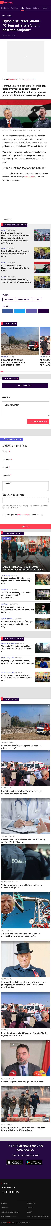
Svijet (9, 16)
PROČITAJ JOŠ (11, 699)
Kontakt (30, 1208)
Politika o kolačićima (9, 1212)
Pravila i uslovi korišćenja (37, 1217)
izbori (36, 300)
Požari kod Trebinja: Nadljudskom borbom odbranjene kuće (13, 363)
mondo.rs (27, 80)
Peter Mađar (23, 300)
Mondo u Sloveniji (14, 639)
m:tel (9, 1222)
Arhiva (29, 1212)
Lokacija (6, 475)
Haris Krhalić (12, 80)
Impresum (5, 1208)
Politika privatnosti (9, 1217)
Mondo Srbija (8, 1188)
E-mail (6, 467)
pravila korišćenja (24, 515)
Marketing (31, 1203)
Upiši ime (6, 397)
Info (3, 16)
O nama (4, 1203)
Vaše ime (7, 460)
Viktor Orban (29, 176)
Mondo (5, 1183)
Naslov (6, 452)
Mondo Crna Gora (10, 1192)
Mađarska (8, 300)
